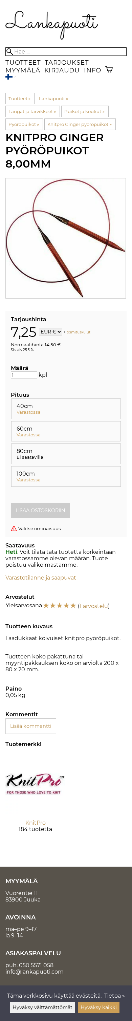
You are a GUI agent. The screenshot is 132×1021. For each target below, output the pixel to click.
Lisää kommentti (30, 726)
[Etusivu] (51, 38)
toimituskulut (78, 332)
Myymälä (22, 70)
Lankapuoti (53, 98)
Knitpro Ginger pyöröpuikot (79, 124)
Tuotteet (23, 62)
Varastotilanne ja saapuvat (40, 577)
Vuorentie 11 (21, 893)
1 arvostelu (94, 606)
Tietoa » (114, 996)
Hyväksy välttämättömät (42, 1007)
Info (92, 70)
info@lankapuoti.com (34, 972)
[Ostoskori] (109, 70)
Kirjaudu (62, 70)
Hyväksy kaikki (99, 1007)
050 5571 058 (36, 965)
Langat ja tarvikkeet (32, 111)
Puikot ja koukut (84, 111)
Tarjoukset (67, 62)
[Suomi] (10, 77)
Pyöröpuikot (23, 124)
